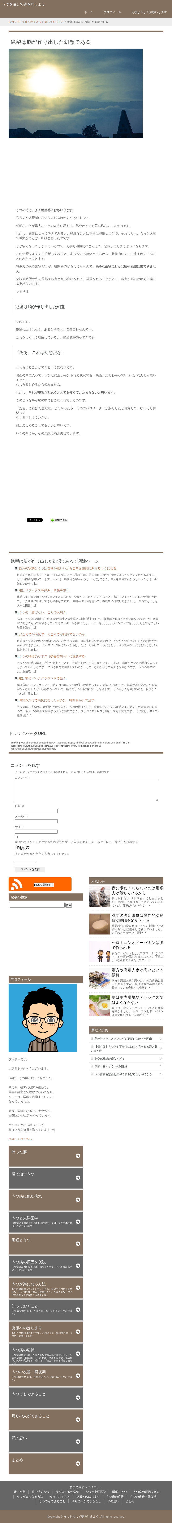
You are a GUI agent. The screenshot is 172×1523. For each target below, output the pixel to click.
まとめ (129, 1501)
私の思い (113, 1501)
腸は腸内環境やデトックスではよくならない (137, 999)
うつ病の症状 (115, 1496)
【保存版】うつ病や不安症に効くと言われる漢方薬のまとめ (124, 1048)
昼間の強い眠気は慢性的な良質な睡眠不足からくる (137, 918)
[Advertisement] (86, 172)
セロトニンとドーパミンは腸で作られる (137, 945)
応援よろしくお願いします (149, 12)
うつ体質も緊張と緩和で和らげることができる (123, 1074)
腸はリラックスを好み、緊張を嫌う (44, 590)
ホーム (88, 12)
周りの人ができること (86, 1501)
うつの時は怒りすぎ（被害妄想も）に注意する (52, 656)
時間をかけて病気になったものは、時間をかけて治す (56, 700)
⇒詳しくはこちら (20, 1139)
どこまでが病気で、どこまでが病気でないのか (52, 634)
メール (21, 816)
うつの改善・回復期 (143, 1496)
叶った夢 (19, 1491)
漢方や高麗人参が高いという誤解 (137, 972)
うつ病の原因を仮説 (146, 1491)
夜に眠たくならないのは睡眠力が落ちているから (137, 890)
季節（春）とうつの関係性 (111, 1066)
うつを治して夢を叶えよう (23, 4)
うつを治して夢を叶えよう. (82, 1516)
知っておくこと (60, 1496)
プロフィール (112, 12)
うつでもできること (52, 1501)
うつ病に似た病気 (67, 1491)
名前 (20, 806)
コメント (22, 777)
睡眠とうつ (119, 1491)
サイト (19, 827)
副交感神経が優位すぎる (110, 1058)
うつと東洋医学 (95, 1491)
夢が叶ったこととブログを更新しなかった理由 (123, 1038)
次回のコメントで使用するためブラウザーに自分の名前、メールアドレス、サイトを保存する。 (78, 842)
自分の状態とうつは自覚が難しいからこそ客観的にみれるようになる (67, 568)
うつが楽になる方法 (30, 1496)
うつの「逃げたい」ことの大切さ (42, 612)
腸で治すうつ (40, 1491)
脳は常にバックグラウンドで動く (42, 678)
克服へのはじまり (88, 1496)
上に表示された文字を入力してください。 (43, 854)
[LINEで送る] (59, 519)
